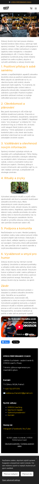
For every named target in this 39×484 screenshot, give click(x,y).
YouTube (27, 429)
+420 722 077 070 (12, 389)
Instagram (7, 429)
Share (7, 342)
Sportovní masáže (15, 410)
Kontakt (11, 415)
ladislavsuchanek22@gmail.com (19, 393)
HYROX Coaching (15, 407)
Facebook (17, 429)
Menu (36, 8)
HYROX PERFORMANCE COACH (21, 2)
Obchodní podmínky (12, 444)
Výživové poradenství (16, 413)
